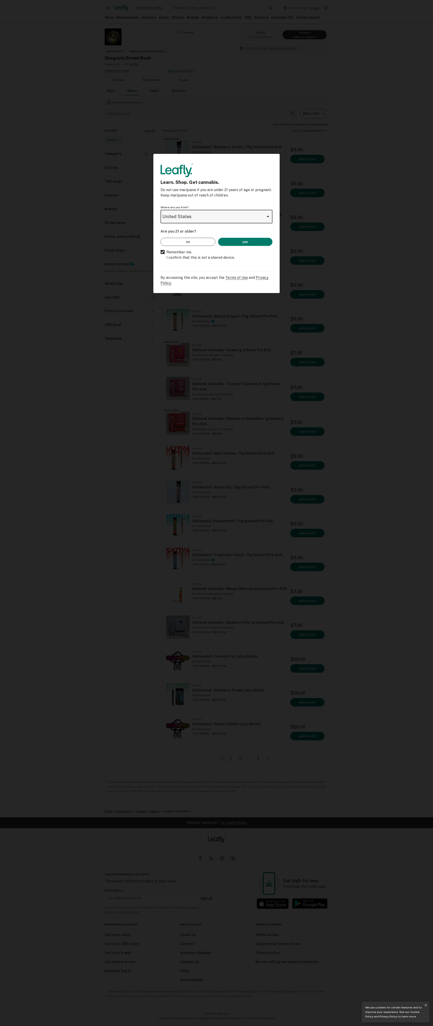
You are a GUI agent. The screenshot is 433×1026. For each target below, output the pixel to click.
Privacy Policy (388, 1016)
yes (245, 242)
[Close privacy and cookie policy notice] (426, 1005)
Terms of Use (236, 277)
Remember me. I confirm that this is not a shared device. (200, 255)
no (188, 242)
